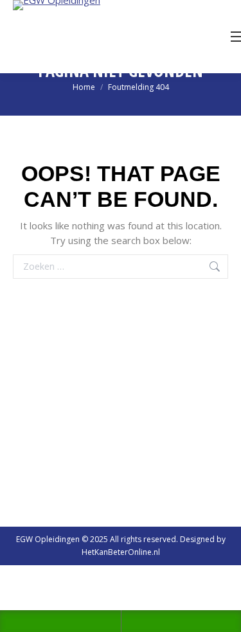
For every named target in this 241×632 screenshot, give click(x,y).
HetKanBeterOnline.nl (121, 552)
